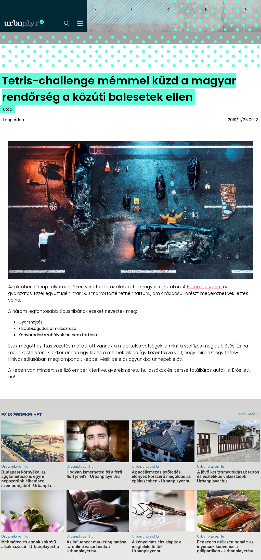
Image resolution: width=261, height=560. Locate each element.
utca (7, 109)
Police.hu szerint (204, 287)
